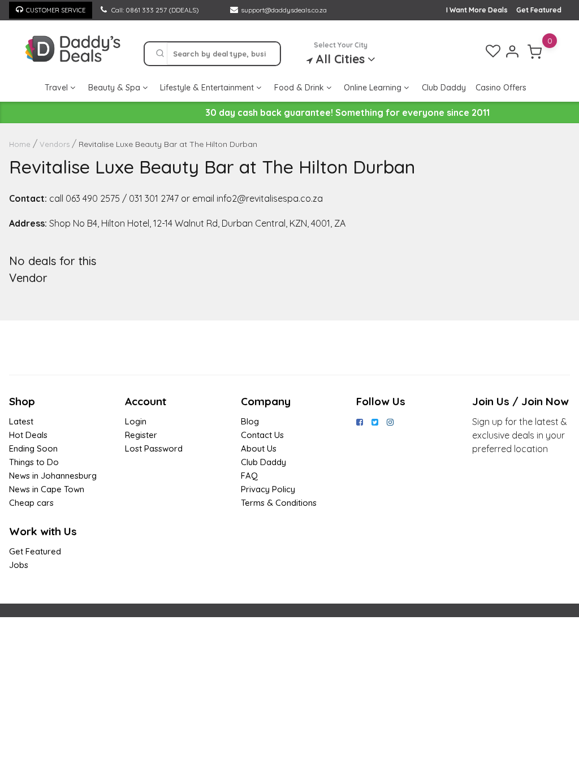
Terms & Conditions (279, 502)
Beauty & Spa (115, 88)
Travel (57, 88)
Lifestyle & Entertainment (208, 88)
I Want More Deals (477, 10)
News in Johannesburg (53, 475)
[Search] (160, 53)
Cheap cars (31, 502)
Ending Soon (33, 448)
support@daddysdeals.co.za (284, 10)
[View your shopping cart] (534, 51)
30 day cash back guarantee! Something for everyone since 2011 (347, 112)
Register (141, 435)
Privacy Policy (268, 489)
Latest (21, 421)
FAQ (249, 475)
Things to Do (34, 462)
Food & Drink (300, 88)
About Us (258, 448)
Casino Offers (501, 88)
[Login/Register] (512, 51)
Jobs (18, 565)
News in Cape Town (46, 489)
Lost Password (154, 448)
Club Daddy (444, 88)
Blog (250, 421)
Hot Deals (28, 435)
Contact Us (262, 435)
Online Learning (374, 88)
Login (135, 421)
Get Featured (538, 10)
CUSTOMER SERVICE (55, 10)
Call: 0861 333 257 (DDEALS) (154, 10)
